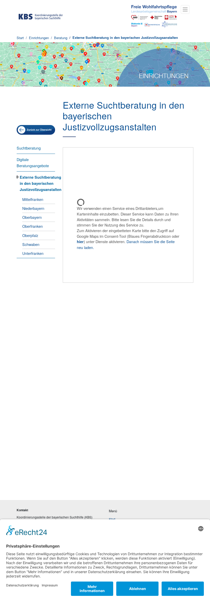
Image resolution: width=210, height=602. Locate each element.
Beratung (60, 37)
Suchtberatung (29, 148)
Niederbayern (33, 208)
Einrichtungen (39, 37)
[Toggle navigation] (185, 9)
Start (20, 37)
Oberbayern (32, 217)
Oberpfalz (30, 235)
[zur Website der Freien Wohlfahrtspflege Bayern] (153, 16)
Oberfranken (32, 226)
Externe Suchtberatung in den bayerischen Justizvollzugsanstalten (125, 37)
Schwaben (30, 244)
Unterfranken (33, 253)
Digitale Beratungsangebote (33, 162)
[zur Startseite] (41, 16)
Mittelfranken (32, 199)
